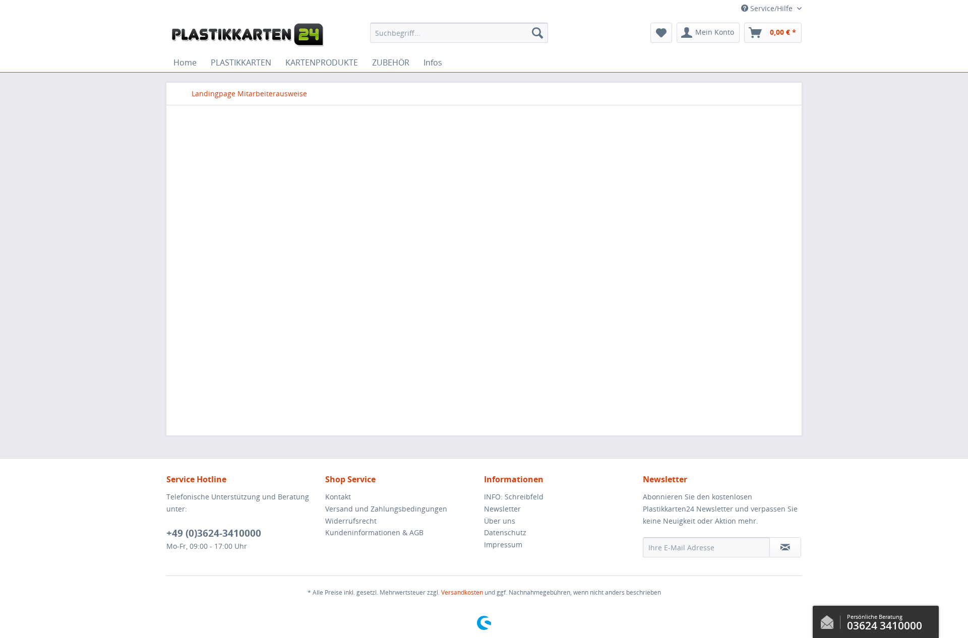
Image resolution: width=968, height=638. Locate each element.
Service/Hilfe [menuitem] (771, 8)
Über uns (499, 521)
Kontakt (338, 496)
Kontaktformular (830, 620)
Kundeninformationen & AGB (374, 532)
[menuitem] (459, 33)
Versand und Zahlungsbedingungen (386, 509)
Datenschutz (505, 532)
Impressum (503, 544)
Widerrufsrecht (351, 521)
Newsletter (502, 509)
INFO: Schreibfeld (513, 496)
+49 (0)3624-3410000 (213, 533)
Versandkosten (462, 592)
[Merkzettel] (661, 33)
